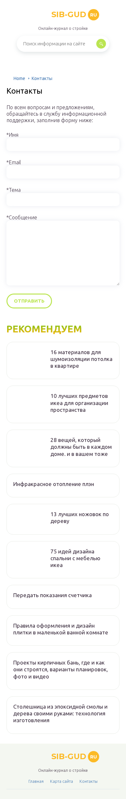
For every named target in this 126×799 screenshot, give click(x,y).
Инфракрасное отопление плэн (53, 484)
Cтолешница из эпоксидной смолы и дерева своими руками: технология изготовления (60, 713)
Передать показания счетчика (52, 595)
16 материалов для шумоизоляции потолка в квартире (81, 359)
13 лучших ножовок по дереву (79, 517)
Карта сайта (61, 781)
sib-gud (74, 14)
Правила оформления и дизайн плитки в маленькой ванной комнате (60, 628)
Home (19, 78)
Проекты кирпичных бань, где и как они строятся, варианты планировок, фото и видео (60, 669)
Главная (36, 781)
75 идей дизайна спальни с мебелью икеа (75, 558)
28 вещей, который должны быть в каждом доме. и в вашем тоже (81, 447)
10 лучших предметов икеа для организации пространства (79, 403)
